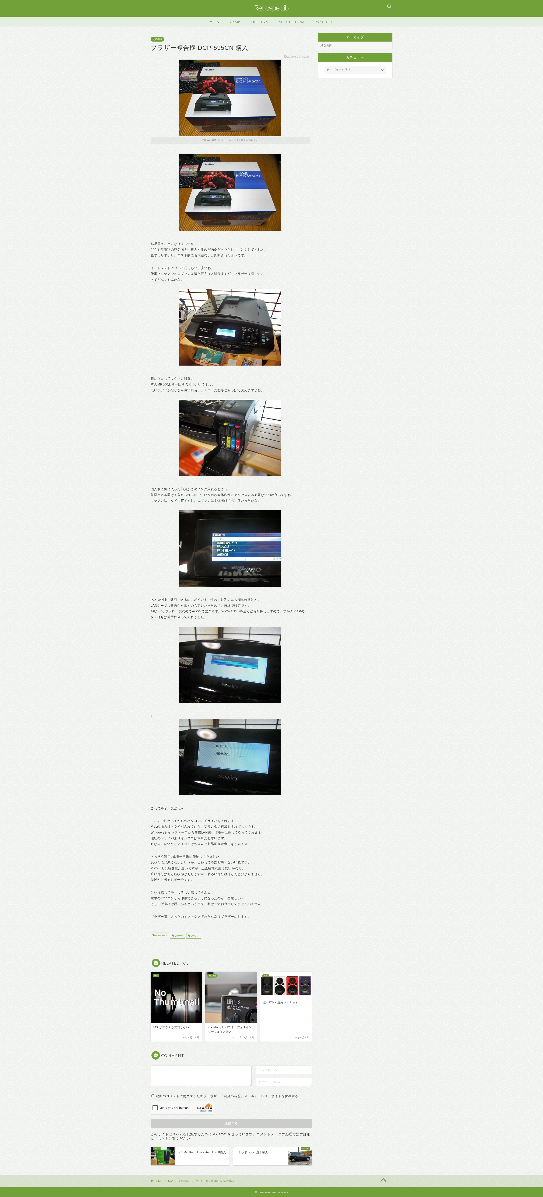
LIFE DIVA (259, 22)
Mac (170, 1181)
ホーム (214, 22)
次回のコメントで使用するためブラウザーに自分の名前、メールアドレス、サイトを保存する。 (229, 1096)
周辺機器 (157, 39)
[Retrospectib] (271, 15)
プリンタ (194, 935)
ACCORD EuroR (292, 22)
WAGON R (325, 22)
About (235, 22)
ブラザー (178, 935)
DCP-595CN (161, 935)
